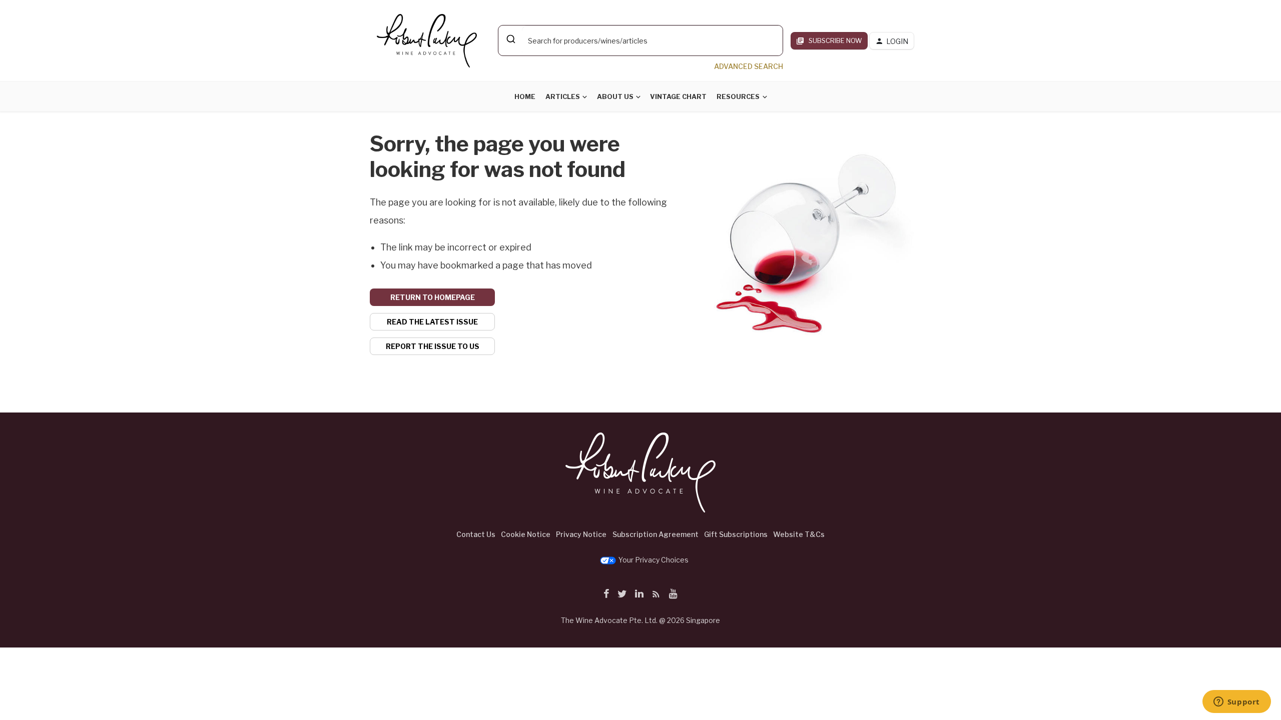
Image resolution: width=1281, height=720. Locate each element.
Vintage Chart (678, 96)
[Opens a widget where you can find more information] (1236, 702)
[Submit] (510, 39)
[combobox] (640, 40)
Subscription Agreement (655, 534)
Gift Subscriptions (736, 534)
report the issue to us (432, 346)
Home (524, 96)
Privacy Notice (581, 534)
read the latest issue (432, 322)
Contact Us (475, 534)
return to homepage (432, 297)
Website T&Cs (799, 534)
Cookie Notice (525, 534)
